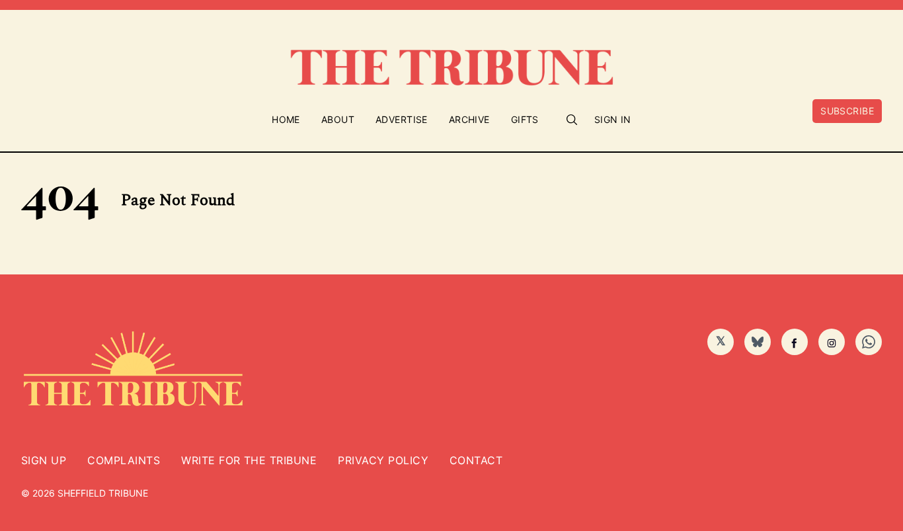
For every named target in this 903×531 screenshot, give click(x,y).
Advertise (401, 119)
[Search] (571, 119)
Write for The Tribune (249, 460)
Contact (476, 460)
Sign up (43, 460)
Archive (469, 119)
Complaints (123, 460)
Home (286, 119)
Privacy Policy (383, 460)
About (337, 119)
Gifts (525, 119)
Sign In (612, 119)
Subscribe (847, 110)
